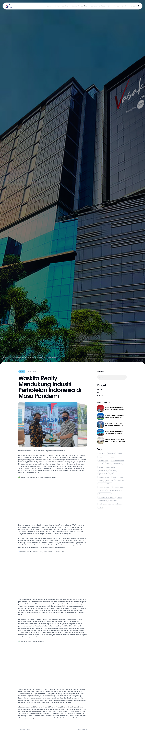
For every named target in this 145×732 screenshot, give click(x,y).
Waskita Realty (119, 504)
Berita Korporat (103, 457)
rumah (121, 477)
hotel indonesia (117, 464)
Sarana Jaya (120, 480)
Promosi (100, 395)
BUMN (113, 457)
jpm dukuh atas (103, 474)
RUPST (101, 480)
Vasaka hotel (103, 500)
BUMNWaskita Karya (117, 460)
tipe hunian (102, 490)
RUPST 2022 (110, 480)
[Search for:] (112, 377)
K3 (112, 474)
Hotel (107, 464)
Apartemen (111, 453)
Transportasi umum (104, 494)
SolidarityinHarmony (105, 487)
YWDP (101, 507)
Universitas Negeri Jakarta (106, 497)
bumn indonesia (103, 460)
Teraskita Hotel (118, 487)
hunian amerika (110, 467)
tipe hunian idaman (114, 490)
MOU (114, 477)
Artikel (99, 389)
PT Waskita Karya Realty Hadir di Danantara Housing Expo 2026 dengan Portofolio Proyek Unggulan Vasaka (115, 410)
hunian (101, 467)
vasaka (119, 497)
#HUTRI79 (102, 453)
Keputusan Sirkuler (104, 477)
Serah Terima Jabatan (105, 484)
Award (120, 453)
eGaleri (101, 464)
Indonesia (113, 470)
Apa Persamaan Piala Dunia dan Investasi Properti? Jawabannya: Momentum (114, 417)
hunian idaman (103, 470)
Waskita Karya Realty (105, 504)
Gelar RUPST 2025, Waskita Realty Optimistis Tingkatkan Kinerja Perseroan (115, 441)
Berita (22, 372)
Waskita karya (114, 500)
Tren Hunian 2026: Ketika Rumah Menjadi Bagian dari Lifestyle (114, 425)
